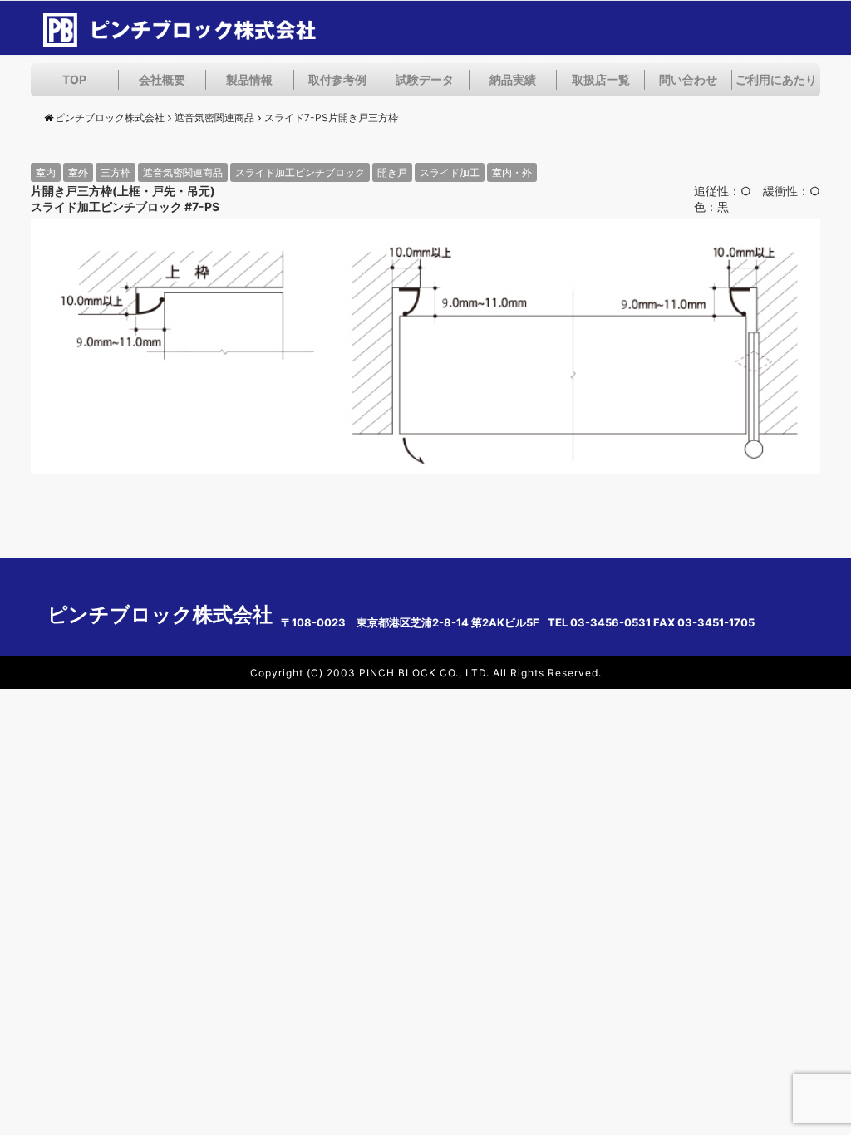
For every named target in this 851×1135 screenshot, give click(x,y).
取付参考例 (337, 79)
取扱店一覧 (601, 79)
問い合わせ (688, 79)
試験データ (425, 79)
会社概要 (162, 79)
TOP (74, 79)
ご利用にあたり (776, 79)
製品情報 (249, 79)
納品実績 (512, 79)
